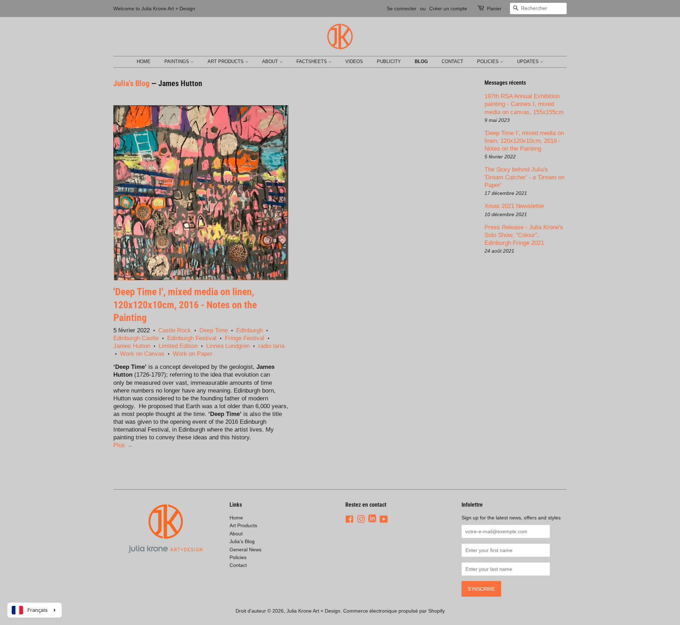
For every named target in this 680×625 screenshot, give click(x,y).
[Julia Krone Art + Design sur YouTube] (384, 519)
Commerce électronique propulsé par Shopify (394, 611)
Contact (452, 61)
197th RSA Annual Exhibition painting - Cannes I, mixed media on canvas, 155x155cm (523, 104)
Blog (421, 61)
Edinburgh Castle (136, 338)
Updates (528, 61)
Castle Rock (174, 330)
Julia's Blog (131, 83)
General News (245, 549)
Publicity (389, 61)
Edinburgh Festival (191, 338)
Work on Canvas (142, 353)
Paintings (177, 61)
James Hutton (131, 346)
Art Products (226, 61)
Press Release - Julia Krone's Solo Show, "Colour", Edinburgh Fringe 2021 (523, 235)
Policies (488, 61)
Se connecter (401, 8)
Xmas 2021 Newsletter (514, 206)
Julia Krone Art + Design (313, 611)
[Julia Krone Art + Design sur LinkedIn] (372, 519)
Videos (354, 61)
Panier (494, 8)
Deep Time (213, 330)
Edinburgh (249, 330)
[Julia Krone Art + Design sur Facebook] (349, 519)
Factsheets (312, 61)
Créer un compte (448, 8)
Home (144, 61)
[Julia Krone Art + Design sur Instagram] (361, 519)
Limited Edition (178, 346)
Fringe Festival (244, 338)
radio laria (271, 346)
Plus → (123, 445)
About (270, 61)
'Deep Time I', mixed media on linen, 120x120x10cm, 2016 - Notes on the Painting (185, 304)
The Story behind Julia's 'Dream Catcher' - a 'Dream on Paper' (524, 177)
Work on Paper (192, 353)
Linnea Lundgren (228, 346)
